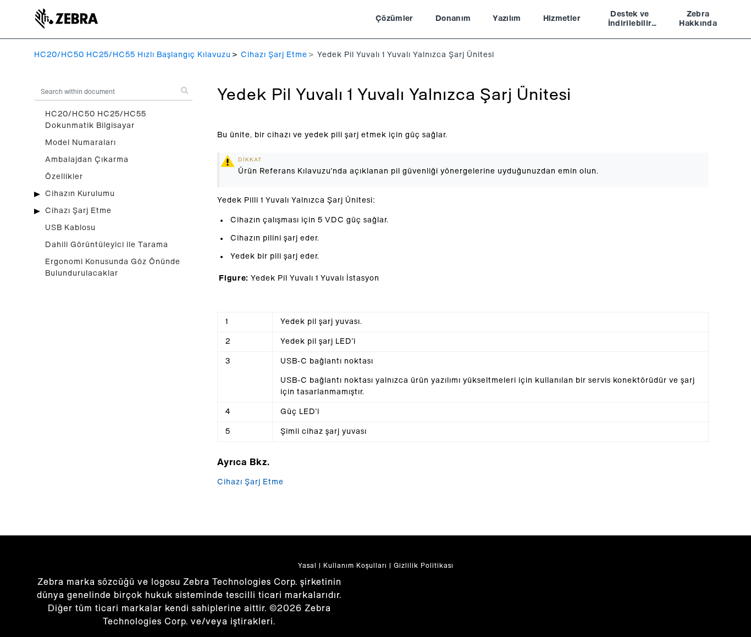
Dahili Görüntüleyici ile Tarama (106, 245)
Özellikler (64, 177)
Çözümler (394, 19)
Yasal (307, 565)
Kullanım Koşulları (355, 565)
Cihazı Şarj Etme (274, 55)
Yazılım (507, 19)
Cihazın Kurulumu (80, 194)
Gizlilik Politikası (424, 565)
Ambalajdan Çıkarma (87, 160)
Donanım (453, 19)
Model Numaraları (80, 143)
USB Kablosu (70, 228)
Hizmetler (562, 19)
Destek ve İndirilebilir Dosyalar (630, 20)
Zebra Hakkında (698, 19)
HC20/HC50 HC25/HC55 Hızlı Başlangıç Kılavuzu (132, 55)
